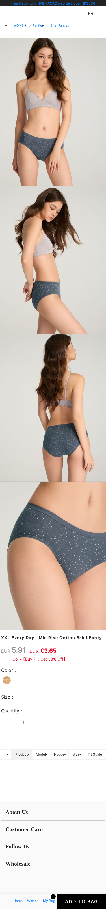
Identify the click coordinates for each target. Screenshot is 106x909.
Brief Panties (60, 25)
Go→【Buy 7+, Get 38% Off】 (39, 659)
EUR (5, 651)
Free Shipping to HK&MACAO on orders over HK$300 (53, 3)
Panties (38, 25)
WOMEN (20, 25)
